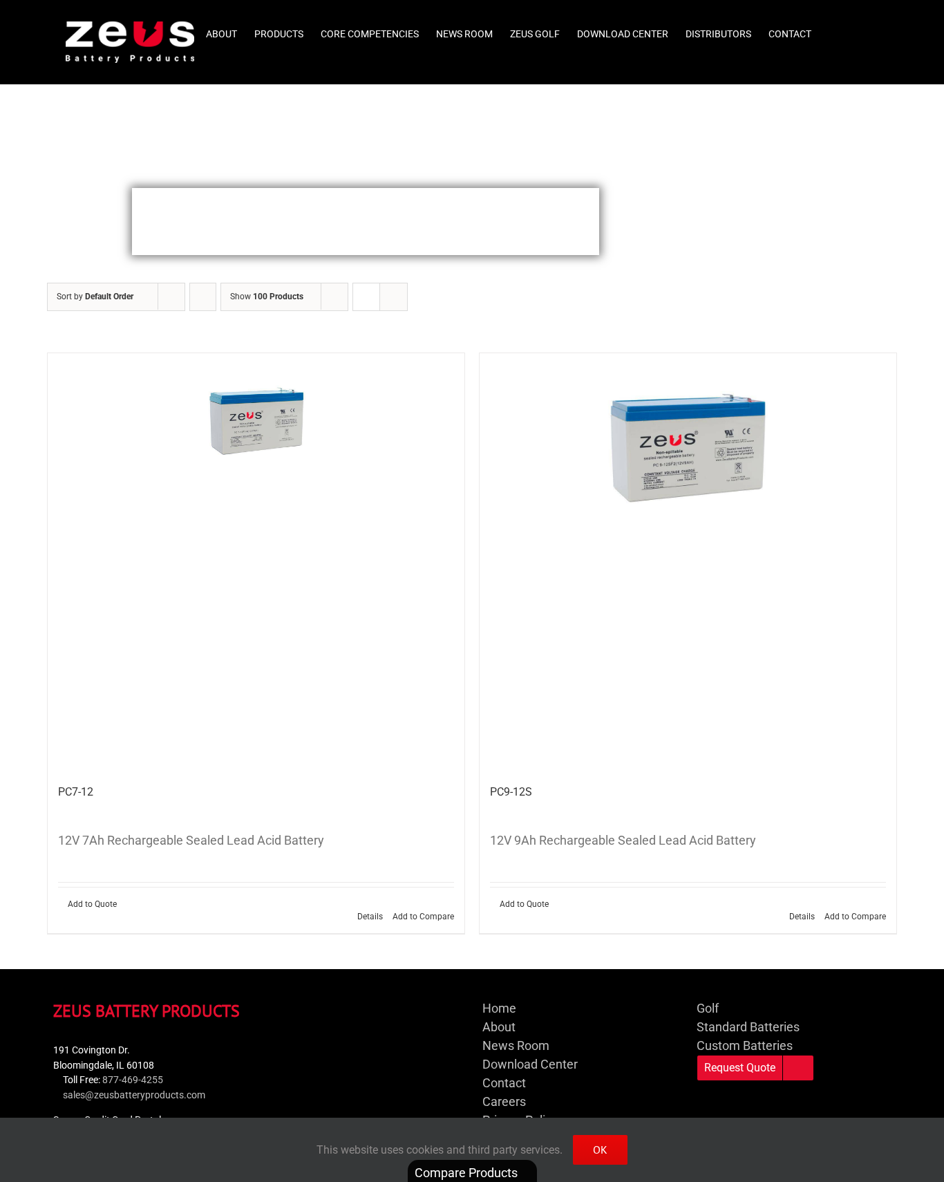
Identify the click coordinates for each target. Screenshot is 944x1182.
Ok (600, 1149)
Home (499, 1008)
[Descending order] (202, 297)
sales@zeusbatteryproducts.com (134, 1095)
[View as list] (393, 296)
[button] (857, 29)
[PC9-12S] (688, 561)
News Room (515, 1045)
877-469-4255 (132, 1080)
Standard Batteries (748, 1027)
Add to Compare (423, 916)
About (499, 1027)
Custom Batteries (745, 1045)
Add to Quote (92, 904)
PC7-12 (75, 791)
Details (370, 916)
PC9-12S (511, 791)
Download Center (530, 1064)
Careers (504, 1101)
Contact (504, 1083)
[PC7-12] (256, 561)
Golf (708, 1008)
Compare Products (467, 1172)
